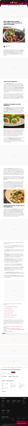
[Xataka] (0, 0)
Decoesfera (3, 412)
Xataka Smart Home (3, 405)
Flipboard (11, 27)
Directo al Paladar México (19, 418)
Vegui (19, 383)
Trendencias (3, 411)
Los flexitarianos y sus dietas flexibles (15, 328)
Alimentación (13, 333)
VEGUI (19, 5)
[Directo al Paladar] (14, 2)
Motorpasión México (23, 418)
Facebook (25, 3)
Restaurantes (21, 386)
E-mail (26, 3)
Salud (10, 333)
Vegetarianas (17, 333)
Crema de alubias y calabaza (8, 308)
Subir (24, 398)
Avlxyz (7, 331)
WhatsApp (19, 3)
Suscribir (13, 372)
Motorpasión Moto (23, 403)
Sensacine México (13, 418)
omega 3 (8, 176)
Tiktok (20, 3)
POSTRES (9, 5)
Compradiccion (3, 413)
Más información (9, 425)
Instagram (23, 3)
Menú (1, 3)
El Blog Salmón (8, 411)
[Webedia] (3, 398)
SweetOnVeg (10, 331)
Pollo (2, 386)
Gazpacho (13, 367)
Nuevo (2, 3)
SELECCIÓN (15, 5)
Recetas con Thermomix (5, 383)
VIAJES (12, 5)
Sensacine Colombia (13, 420)
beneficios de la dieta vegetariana (13, 129)
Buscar (4, 3)
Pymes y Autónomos (8, 413)
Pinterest (13, 376)
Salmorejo (16, 367)
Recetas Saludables (12, 386)
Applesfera (3, 404)
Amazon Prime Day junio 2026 (5, 388)
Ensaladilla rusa (9, 367)
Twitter (10, 27)
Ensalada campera (20, 367)
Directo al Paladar (18, 402)
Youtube (22, 3)
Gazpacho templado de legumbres (9, 310)
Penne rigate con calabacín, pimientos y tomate (10, 306)
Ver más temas (4, 391)
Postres (11, 383)
